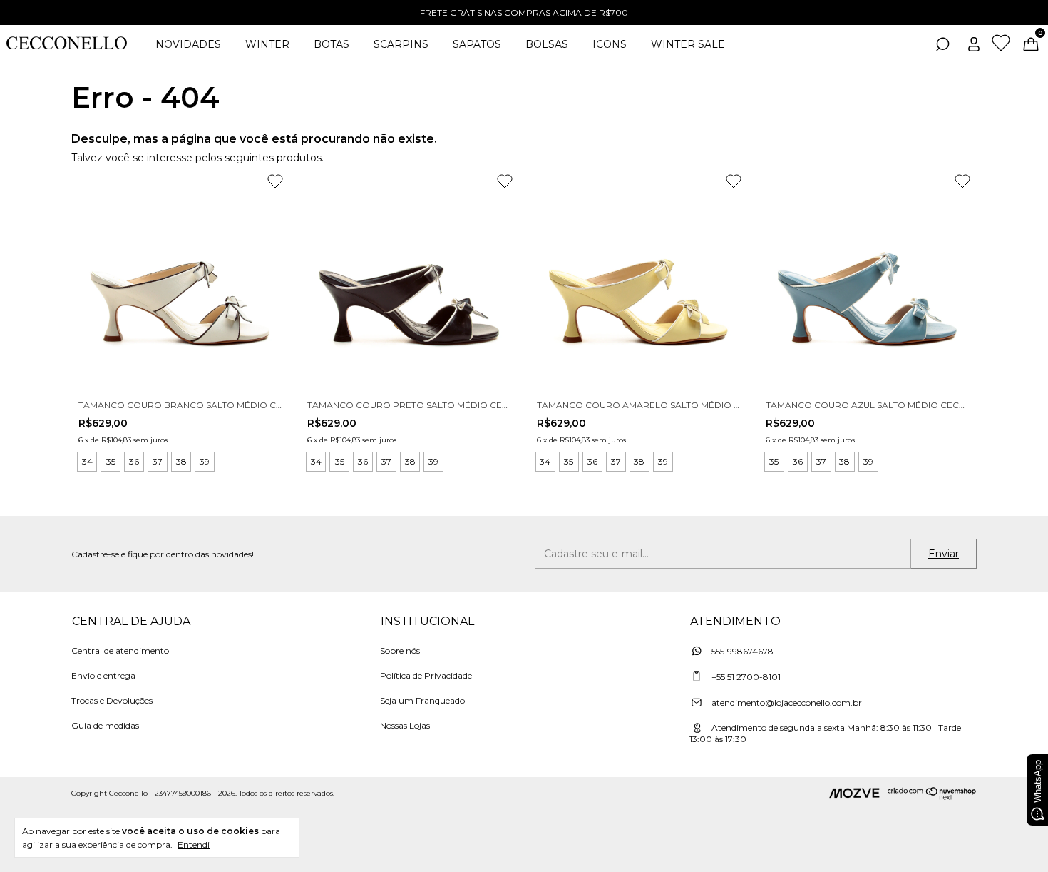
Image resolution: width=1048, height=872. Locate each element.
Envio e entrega (103, 675)
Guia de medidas (105, 725)
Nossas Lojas (405, 725)
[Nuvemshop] (932, 796)
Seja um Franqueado (422, 700)
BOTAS (331, 44)
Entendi (194, 844)
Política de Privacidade (426, 675)
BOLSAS (546, 44)
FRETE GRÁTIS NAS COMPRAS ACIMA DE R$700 (524, 12)
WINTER (267, 44)
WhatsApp (1037, 781)
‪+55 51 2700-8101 (745, 676)
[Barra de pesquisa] (942, 46)
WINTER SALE (688, 44)
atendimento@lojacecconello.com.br (786, 702)
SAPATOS (477, 44)
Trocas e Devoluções (112, 700)
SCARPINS (401, 44)
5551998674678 (741, 651)
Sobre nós (400, 650)
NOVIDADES (188, 44)
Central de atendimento (120, 650)
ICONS (609, 44)
